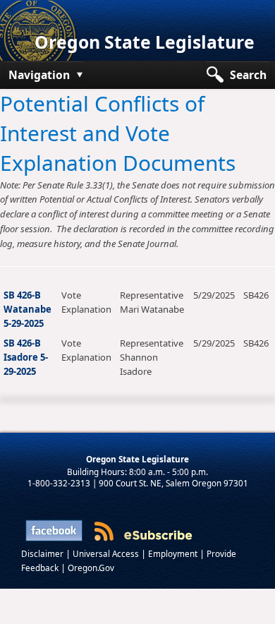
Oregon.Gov (91, 567)
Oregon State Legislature (145, 42)
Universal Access (107, 553)
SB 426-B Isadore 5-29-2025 (26, 357)
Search (248, 75)
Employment (174, 553)
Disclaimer (43, 553)
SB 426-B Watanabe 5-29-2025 (27, 309)
